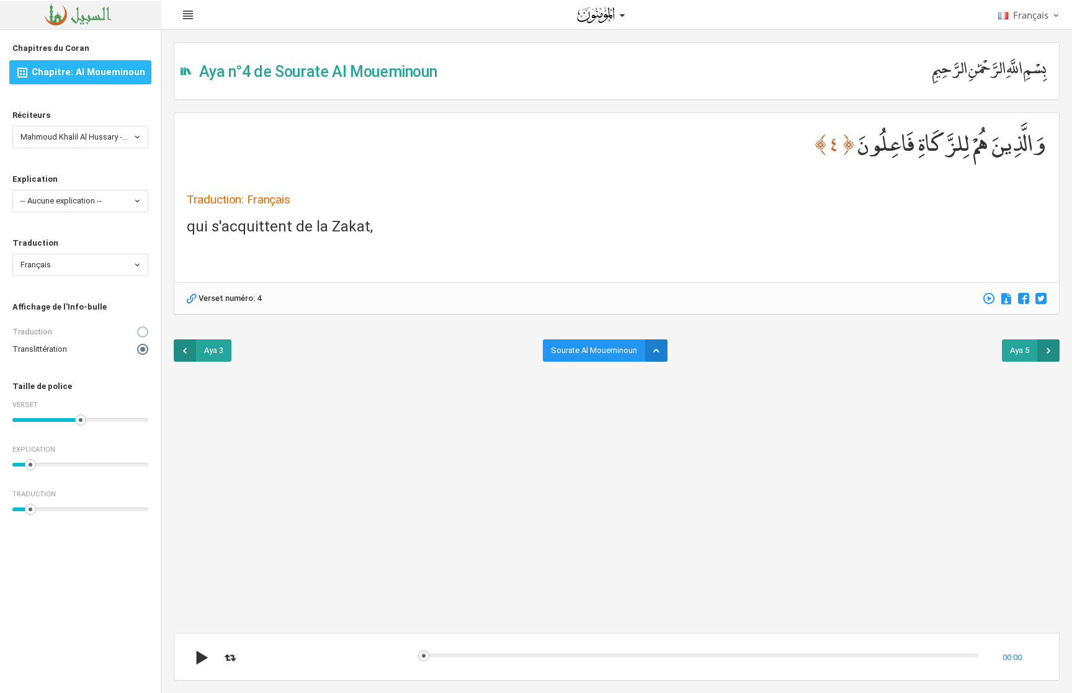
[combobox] (80, 137)
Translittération (39, 349)
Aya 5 (1019, 350)
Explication (35, 179)
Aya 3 (213, 350)
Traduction (35, 243)
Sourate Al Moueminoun (594, 350)
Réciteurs (31, 115)
